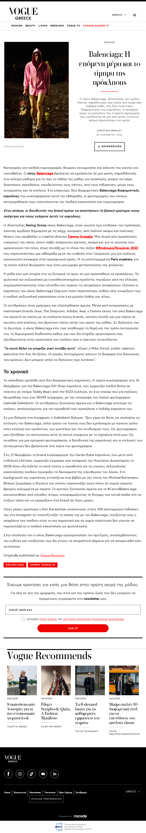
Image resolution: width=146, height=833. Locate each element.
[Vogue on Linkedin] (55, 773)
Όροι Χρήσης (65, 792)
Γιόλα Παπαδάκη (86, 731)
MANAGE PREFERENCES (46, 799)
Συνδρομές (81, 792)
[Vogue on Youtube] (43, 773)
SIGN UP (73, 628)
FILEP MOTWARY (51, 726)
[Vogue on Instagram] (20, 773)
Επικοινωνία (20, 792)
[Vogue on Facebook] (8, 773)
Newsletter (35, 792)
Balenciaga (44, 174)
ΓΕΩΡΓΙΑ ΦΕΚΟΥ (17, 726)
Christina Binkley (109, 130)
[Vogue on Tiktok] (31, 773)
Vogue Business (52, 555)
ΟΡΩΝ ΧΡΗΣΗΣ (48, 619)
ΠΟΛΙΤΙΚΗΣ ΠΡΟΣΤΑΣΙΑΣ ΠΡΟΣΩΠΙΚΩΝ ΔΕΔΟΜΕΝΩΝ (93, 619)
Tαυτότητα (50, 792)
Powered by (65, 816)
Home (7, 792)
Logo (38, 760)
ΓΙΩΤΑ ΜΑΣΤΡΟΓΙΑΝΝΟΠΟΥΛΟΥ (124, 733)
